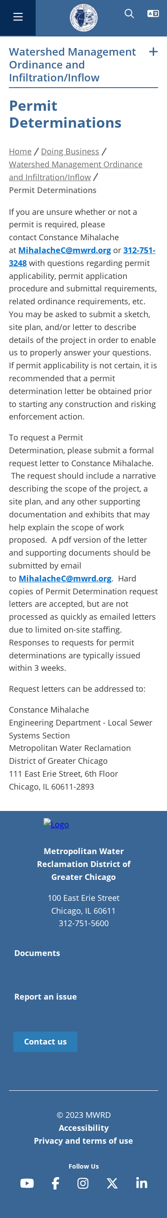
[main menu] (18, 18)
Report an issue (45, 996)
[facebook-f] (55, 1183)
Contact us (45, 1041)
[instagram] (83, 1183)
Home (20, 151)
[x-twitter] (112, 1183)
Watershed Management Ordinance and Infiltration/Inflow (72, 64)
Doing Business (70, 151)
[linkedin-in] (141, 1183)
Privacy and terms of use (83, 1140)
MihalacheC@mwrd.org (64, 250)
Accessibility (84, 1127)
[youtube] (27, 1183)
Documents (37, 953)
